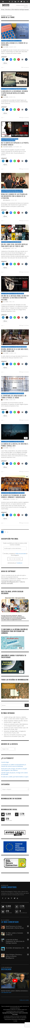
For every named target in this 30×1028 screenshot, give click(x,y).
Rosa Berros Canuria (7, 146)
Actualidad (3, 190)
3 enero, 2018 (12, 447)
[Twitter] (21, 1)
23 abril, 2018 (14, 248)
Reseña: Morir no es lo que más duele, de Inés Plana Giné (15, 350)
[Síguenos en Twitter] (3, 814)
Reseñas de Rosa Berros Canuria (8, 140)
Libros (18, 88)
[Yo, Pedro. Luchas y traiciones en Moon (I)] (3, 933)
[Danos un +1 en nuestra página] (16, 911)
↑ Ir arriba (15, 1021)
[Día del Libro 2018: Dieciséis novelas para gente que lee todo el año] (15, 232)
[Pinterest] (18, 1)
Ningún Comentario (25, 117)
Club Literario (9, 40)
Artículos (3, 40)
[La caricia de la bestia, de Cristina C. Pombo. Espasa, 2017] (15, 432)
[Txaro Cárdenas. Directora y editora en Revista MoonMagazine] (3, 955)
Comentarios (26, 67)
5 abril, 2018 (11, 301)
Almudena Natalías (11, 190)
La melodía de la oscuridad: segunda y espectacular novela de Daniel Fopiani (14, 93)
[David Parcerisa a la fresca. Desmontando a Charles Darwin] (3, 927)
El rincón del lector (13, 493)
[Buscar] (3, 1)
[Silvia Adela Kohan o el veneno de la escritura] (15, 31)
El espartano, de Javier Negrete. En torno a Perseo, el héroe (13, 396)
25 (28, 926)
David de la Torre (17, 40)
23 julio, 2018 (14, 200)
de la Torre (5, 47)
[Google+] (12, 1)
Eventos (11, 192)
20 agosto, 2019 (12, 47)
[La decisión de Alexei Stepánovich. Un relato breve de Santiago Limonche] (3, 940)
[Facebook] (9, 1)
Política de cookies (24, 1000)
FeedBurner (19, 563)
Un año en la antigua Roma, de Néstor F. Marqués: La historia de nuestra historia (15, 298)
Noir (21, 88)
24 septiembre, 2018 (17, 146)
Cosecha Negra (5, 762)
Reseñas (24, 88)
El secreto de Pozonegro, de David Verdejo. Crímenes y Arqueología (13, 496)
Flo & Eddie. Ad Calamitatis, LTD (15, 948)
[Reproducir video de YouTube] (15, 980)
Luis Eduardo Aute (6, 992)
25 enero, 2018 (12, 399)
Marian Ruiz (20, 192)
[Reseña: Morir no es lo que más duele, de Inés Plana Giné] (15, 337)
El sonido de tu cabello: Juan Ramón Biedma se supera (14, 776)
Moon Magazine (6, 200)
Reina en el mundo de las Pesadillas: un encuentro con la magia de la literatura (14, 196)
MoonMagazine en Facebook (11, 798)
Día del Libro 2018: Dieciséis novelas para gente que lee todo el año (14, 245)
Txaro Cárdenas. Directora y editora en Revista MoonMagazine (14, 956)
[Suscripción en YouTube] (3, 819)
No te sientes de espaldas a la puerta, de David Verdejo (15, 144)
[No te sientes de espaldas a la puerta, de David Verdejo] (15, 129)
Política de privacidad (20, 553)
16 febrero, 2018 (12, 353)
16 (28, 933)
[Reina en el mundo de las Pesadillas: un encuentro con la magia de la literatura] (15, 180)
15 (28, 954)
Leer (2, 67)
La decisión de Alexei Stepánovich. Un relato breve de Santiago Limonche (15, 941)
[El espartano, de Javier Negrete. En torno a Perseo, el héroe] (15, 383)
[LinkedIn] (15, 1)
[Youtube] (24, 1)
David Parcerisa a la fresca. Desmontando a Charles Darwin (15, 927)
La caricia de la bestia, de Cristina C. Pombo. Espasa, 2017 (14, 445)
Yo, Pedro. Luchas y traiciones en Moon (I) (14, 934)
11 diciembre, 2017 (14, 499)
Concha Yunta (6, 499)
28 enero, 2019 (12, 97)
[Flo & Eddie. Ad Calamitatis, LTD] (3, 948)
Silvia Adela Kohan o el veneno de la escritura (14, 44)
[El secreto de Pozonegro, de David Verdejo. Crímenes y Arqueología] (15, 483)
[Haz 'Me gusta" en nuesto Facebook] (16, 814)
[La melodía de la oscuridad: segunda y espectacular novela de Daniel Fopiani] (15, 79)
